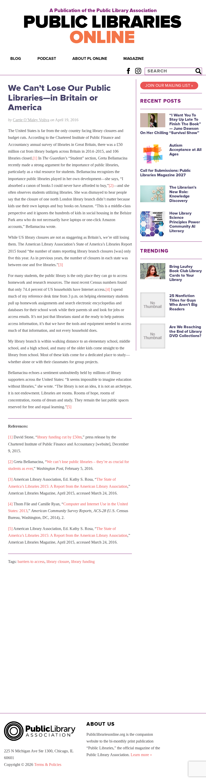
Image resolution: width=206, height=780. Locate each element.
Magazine (133, 58)
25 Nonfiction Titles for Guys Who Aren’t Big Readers (183, 302)
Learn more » (141, 755)
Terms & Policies (47, 764)
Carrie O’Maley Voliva (31, 120)
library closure (57, 561)
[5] (69, 407)
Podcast (46, 58)
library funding (83, 561)
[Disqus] (70, 632)
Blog (15, 58)
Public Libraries (102, 29)
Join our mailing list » (169, 85)
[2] (111, 185)
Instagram (138, 71)
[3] (60, 265)
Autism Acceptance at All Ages (185, 150)
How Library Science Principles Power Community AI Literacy (184, 222)
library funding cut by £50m (59, 437)
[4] (108, 289)
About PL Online (89, 58)
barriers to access (31, 561)
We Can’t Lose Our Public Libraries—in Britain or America (59, 98)
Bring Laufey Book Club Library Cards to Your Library (185, 273)
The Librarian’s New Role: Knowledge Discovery (182, 194)
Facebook (128, 71)
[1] (35, 158)
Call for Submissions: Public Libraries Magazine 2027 (165, 173)
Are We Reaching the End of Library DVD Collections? (185, 331)
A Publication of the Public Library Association (103, 10)
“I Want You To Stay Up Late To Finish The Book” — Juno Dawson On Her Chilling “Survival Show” (170, 124)
